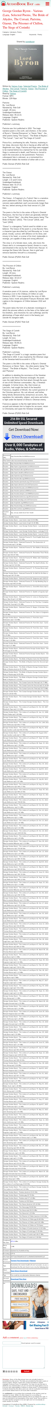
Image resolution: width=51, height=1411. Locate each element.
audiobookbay (40, 1404)
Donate (5, 1406)
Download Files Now (18, 1279)
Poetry (19, 32)
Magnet (33, 1260)
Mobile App (29, 1406)
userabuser (30, 42)
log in (25, 1338)
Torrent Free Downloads (20, 1260)
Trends (17, 1406)
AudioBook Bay (23, 3)
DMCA (23, 1406)
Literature (13, 32)
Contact (11, 1406)
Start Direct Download (19, 1271)
